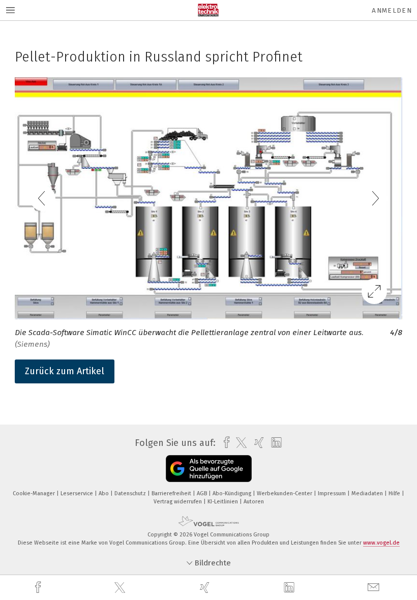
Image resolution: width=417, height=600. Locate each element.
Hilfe (395, 493)
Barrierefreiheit (172, 493)
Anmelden (392, 10)
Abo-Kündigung (233, 493)
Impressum (332, 493)
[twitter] (121, 588)
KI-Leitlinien (223, 501)
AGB (202, 493)
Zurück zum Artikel (64, 371)
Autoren (254, 501)
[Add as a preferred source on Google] (209, 468)
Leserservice (78, 493)
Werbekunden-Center (285, 493)
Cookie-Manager (34, 493)
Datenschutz (130, 493)
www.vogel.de (381, 542)
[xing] (206, 587)
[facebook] (39, 587)
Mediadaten (367, 493)
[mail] (375, 587)
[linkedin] (290, 587)
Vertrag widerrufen (178, 501)
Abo (104, 493)
